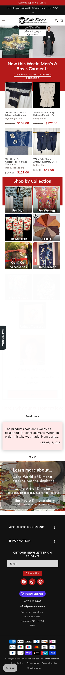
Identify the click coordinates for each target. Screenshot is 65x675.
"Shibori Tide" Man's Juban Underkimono (15, 113)
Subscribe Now (33, 573)
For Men (18, 210)
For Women (46, 210)
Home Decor (47, 267)
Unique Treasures (32, 326)
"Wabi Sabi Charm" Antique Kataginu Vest (45, 160)
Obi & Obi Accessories (18, 265)
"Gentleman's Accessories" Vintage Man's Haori (16, 162)
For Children (18, 238)
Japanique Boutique (47, 296)
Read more (33, 416)
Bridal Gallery (18, 298)
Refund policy (17, 663)
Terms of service (49, 663)
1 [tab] (31, 458)
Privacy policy (33, 663)
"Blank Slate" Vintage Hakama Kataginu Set (44, 113)
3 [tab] (36, 458)
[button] (3, 20)
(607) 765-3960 (33, 601)
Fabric (46, 238)
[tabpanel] (32, 436)
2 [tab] (33, 458)
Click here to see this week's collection (32, 76)
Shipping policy (34, 668)
